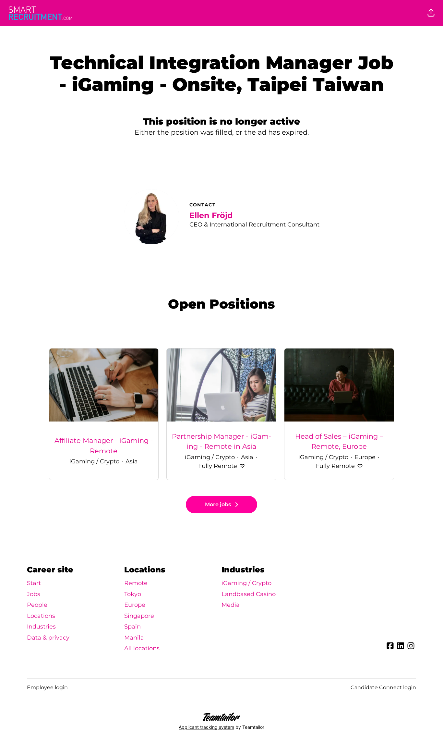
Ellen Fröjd (211, 215)
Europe (134, 604)
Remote (136, 583)
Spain (132, 626)
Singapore (139, 615)
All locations (142, 648)
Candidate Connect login (383, 687)
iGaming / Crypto (246, 583)
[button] (431, 13)
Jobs (33, 594)
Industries (41, 626)
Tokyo (132, 594)
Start (34, 583)
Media (231, 604)
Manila (134, 637)
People (37, 604)
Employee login (47, 687)
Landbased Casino (249, 594)
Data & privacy (48, 637)
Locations (41, 615)
